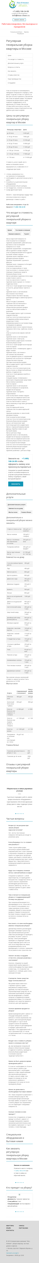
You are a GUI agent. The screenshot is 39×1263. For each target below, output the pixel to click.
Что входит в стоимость (16, 59)
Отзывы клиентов (13, 75)
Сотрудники (11, 83)
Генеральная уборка (16, 32)
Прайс (8, 1228)
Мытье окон (13, 512)
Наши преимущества (14, 79)
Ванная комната (14, 234)
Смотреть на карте (12, 1253)
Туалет (26, 234)
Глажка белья (26, 512)
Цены (9, 55)
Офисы (21, 1226)
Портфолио (23, 1228)
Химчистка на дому (16, 508)
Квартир (26, 32)
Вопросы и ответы (14, 67)
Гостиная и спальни (23, 230)
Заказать (15, 484)
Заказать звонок (19, 19)
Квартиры (10, 1226)
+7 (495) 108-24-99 (19, 207)
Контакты (10, 1230)
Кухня (10, 230)
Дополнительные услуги (15, 63)
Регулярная (20, 33)
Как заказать (12, 71)
